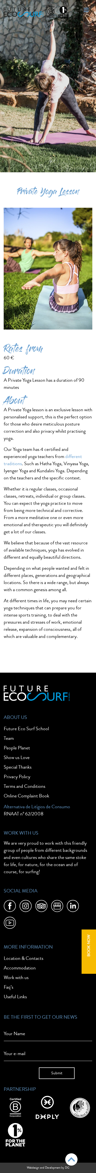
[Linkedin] (73, 907)
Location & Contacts (23, 958)
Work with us (16, 977)
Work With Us (21, 833)
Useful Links (15, 996)
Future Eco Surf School (26, 728)
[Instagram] (25, 907)
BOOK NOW (88, 945)
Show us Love (17, 757)
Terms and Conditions (24, 786)
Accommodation (20, 967)
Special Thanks (18, 767)
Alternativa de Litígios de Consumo (37, 806)
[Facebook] (10, 907)
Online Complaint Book (26, 795)
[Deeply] (47, 1106)
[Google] (57, 907)
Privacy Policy (17, 776)
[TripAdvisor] (41, 907)
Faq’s (8, 987)
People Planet (17, 747)
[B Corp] (15, 1106)
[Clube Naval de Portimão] (79, 1106)
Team (9, 738)
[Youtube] (10, 924)
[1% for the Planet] (15, 1134)
